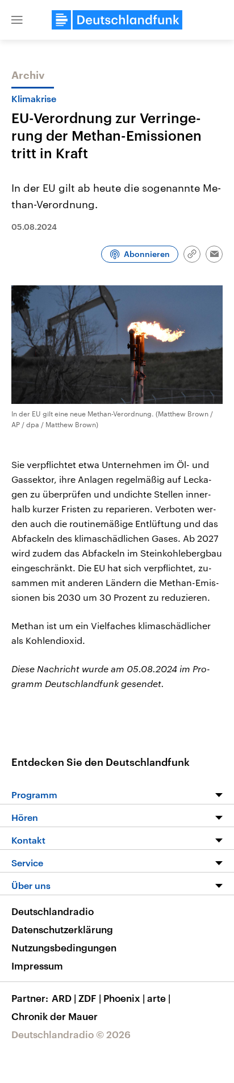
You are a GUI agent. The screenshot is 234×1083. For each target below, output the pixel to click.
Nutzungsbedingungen (63, 947)
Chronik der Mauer (54, 1016)
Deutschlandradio (52, 911)
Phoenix (124, 998)
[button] (17, 20)
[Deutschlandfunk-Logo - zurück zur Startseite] (117, 20)
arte (158, 998)
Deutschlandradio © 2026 (71, 1034)
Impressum (37, 965)
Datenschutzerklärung (62, 929)
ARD (64, 998)
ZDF (89, 998)
